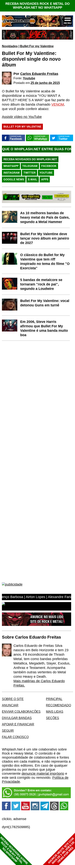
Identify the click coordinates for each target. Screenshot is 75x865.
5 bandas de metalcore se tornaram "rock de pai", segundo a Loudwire (41, 284)
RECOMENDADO (58, 705)
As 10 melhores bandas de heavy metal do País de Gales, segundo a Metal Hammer (45, 217)
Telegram (30, 165)
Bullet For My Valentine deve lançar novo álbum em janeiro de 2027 (44, 238)
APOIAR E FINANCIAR (18, 724)
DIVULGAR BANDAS (17, 718)
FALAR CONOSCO (15, 737)
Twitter (29, 172)
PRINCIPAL (54, 699)
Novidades (10, 46)
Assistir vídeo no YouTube (22, 117)
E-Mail (32, 179)
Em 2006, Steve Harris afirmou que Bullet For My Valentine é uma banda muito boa (44, 328)
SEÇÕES (52, 718)
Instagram (11, 172)
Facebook (49, 165)
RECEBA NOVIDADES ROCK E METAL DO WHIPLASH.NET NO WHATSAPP (37, 5)
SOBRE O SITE (13, 699)
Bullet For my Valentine (37, 46)
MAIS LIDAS (54, 711)
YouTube (45, 172)
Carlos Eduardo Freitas (39, 74)
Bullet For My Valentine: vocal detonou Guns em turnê (44, 303)
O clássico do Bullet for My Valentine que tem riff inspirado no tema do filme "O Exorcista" (45, 261)
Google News (13, 179)
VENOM (57, 104)
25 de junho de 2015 (45, 83)
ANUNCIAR (10, 705)
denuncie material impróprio (43, 774)
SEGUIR (8, 730)
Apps (44, 179)
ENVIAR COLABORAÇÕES (21, 711)
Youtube (29, 78)
